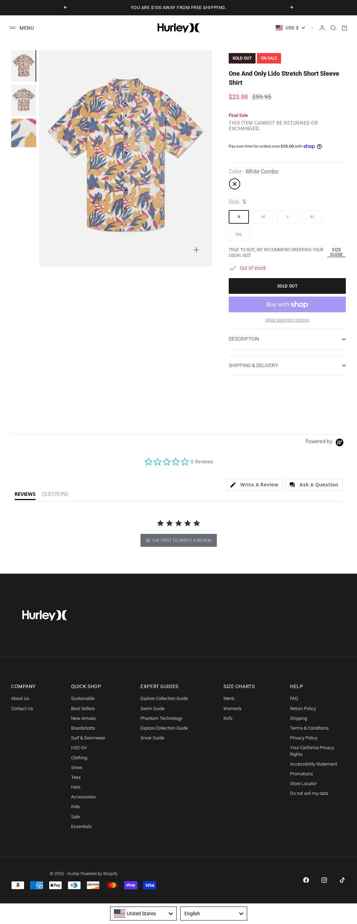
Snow (76, 767)
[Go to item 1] (23, 66)
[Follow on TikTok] (342, 880)
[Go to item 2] (23, 100)
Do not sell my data (309, 793)
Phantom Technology (161, 718)
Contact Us (22, 708)
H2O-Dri (79, 747)
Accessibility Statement (313, 764)
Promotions (301, 773)
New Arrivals (83, 718)
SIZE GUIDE (336, 252)
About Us (20, 698)
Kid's (228, 718)
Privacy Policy (303, 737)
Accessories (83, 796)
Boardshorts (83, 728)
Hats (76, 787)
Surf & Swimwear (88, 737)
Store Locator (303, 783)
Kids (75, 806)
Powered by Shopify (99, 873)
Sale (75, 816)
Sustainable (82, 698)
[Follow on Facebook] (306, 880)
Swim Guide (152, 708)
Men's (229, 698)
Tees (76, 777)
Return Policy (303, 708)
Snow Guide (152, 737)
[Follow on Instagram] (324, 880)
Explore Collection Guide (164, 698)
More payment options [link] (287, 319)
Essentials (81, 826)
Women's (232, 708)
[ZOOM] (196, 250)
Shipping (298, 718)
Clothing (79, 757)
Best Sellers (83, 708)
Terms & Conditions (309, 728)
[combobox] (143, 914)
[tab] (254, 485)
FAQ (294, 698)
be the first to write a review (179, 540)
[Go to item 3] (23, 133)
